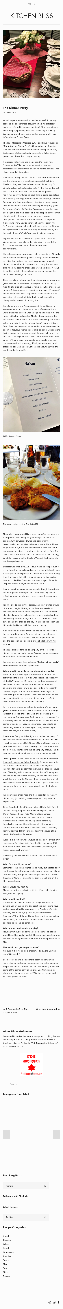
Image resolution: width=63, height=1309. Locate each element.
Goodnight (14, 954)
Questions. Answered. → (48, 1009)
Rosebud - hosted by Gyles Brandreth (21, 761)
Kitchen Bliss (31, 16)
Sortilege (44, 909)
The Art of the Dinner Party (16, 146)
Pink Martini (19, 935)
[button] (6, 1134)
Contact (40, 1043)
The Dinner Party (15, 108)
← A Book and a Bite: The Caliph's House (15, 1011)
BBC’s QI (40, 765)
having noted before (38, 820)
